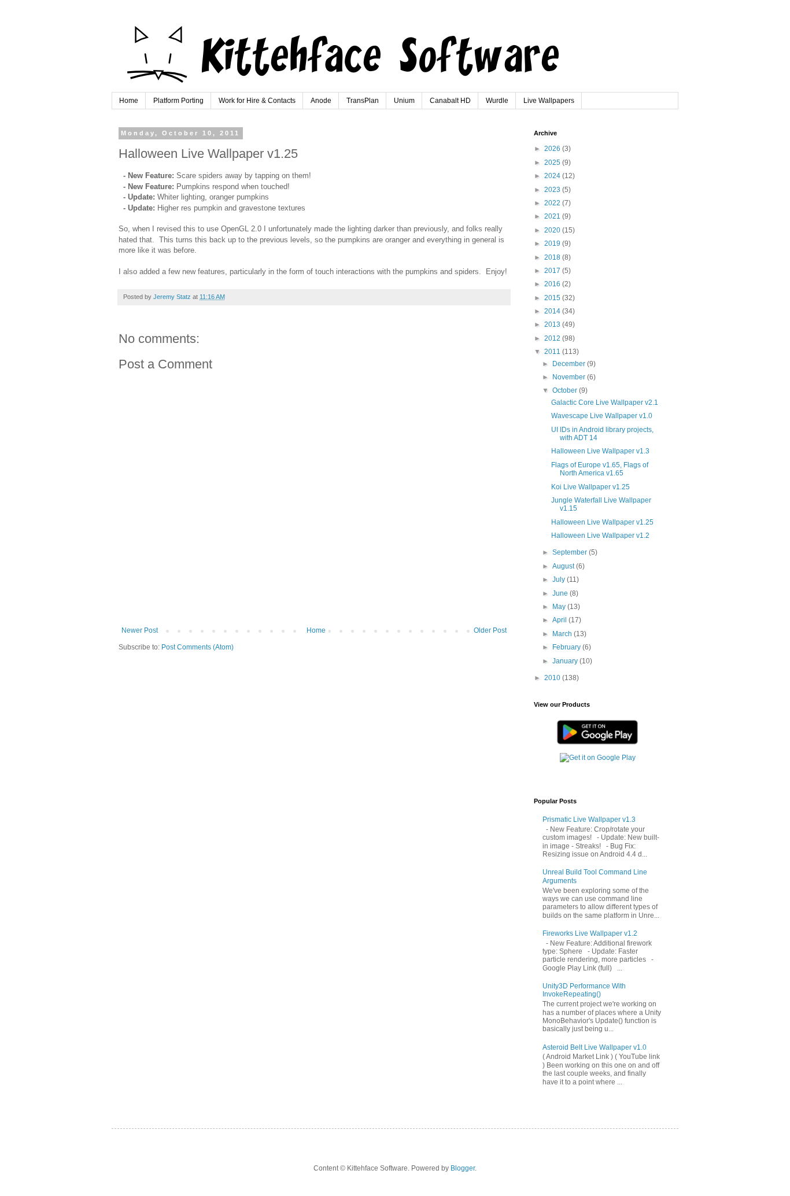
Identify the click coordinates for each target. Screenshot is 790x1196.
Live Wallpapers (548, 101)
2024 (553, 176)
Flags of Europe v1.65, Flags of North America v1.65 (599, 469)
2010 (553, 678)
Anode (321, 101)
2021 (553, 216)
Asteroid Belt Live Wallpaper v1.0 (594, 1047)
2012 (553, 338)
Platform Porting (178, 101)
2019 (553, 243)
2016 (553, 284)
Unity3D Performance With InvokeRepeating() (584, 990)
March (563, 634)
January (565, 661)
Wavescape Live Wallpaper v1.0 (601, 416)
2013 (553, 324)
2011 (553, 352)
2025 (553, 162)
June (561, 593)
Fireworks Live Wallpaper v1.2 (589, 933)
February (567, 647)
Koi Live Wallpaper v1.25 (590, 487)
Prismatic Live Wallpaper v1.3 (589, 819)
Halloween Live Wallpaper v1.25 (602, 522)
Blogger (463, 1168)
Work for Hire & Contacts (257, 101)
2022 (553, 203)
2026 (553, 149)
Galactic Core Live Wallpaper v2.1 (604, 402)
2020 (553, 230)
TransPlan (362, 101)
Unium (404, 101)
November (569, 377)
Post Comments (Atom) (197, 647)
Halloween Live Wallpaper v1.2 (600, 535)
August (564, 566)
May (559, 607)
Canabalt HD (450, 101)
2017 (553, 271)
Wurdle (497, 101)
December (569, 364)
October (565, 390)
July (559, 579)
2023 (553, 190)
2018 (553, 257)
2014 (553, 311)
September (570, 552)
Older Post (490, 630)
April (560, 620)
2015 (553, 298)
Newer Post (139, 630)
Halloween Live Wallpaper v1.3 (600, 451)
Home (128, 101)
